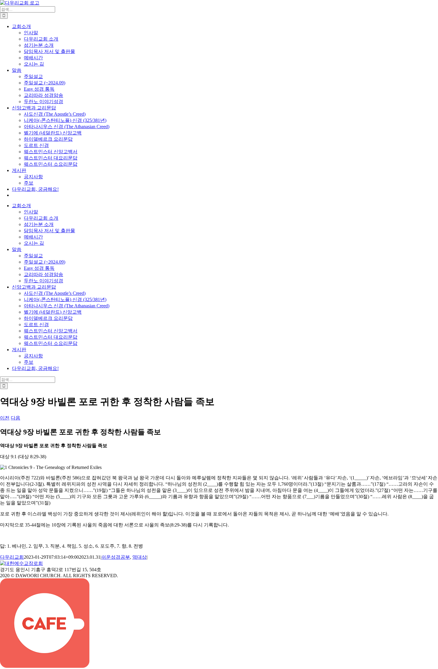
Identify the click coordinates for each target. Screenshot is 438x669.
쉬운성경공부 (115, 557)
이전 (5, 417)
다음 (15, 417)
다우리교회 (12, 557)
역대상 (139, 557)
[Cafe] (44, 666)
